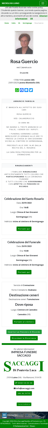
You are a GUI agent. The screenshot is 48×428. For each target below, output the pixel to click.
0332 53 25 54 (24, 383)
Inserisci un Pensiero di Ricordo (24, 332)
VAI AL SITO (24, 393)
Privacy (32, 426)
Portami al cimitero (24, 322)
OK (31, 18)
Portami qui (24, 229)
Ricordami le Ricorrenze (24, 338)
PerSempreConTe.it (22, 426)
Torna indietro (24, 404)
